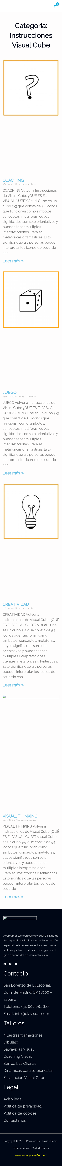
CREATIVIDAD (16, 604)
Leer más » (13, 260)
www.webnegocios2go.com (31, 1155)
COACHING (13, 180)
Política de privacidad (22, 1106)
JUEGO (10, 392)
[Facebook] (4, 964)
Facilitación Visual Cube (24, 1077)
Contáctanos (14, 1120)
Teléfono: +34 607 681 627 (26, 1006)
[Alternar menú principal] (47, 6)
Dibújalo (10, 1042)
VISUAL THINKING (20, 816)
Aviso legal (13, 1099)
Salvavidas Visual (18, 1049)
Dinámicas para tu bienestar (28, 1070)
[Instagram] (10, 964)
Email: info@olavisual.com (26, 1013)
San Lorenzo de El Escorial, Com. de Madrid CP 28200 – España (27, 992)
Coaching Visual (17, 1056)
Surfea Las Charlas (19, 1063)
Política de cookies (20, 1113)
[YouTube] (16, 964)
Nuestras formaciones (22, 1035)
